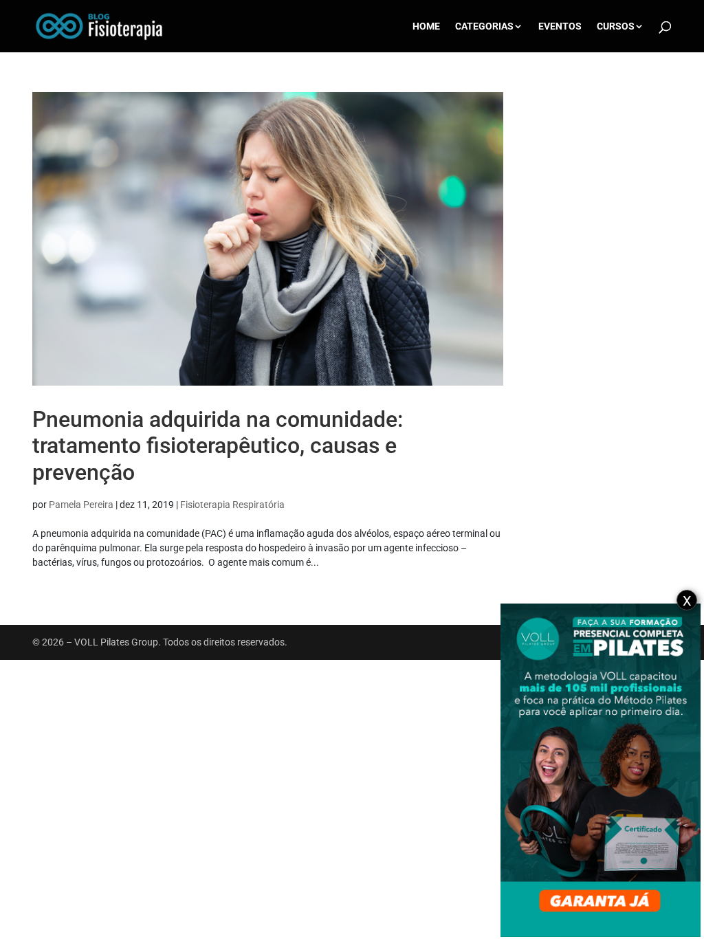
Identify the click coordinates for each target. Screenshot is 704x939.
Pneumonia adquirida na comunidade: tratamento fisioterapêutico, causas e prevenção (217, 445)
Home (426, 26)
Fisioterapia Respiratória (232, 504)
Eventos (560, 26)
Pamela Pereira (81, 504)
